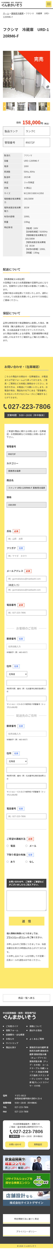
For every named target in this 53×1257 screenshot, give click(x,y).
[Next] (48, 106)
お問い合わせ (15, 1144)
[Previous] (4, 106)
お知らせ (10, 1038)
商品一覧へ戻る (26, 998)
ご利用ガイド (12, 1026)
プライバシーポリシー (17, 937)
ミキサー (40, 1078)
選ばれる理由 (35, 1030)
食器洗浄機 (43, 1071)
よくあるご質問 (36, 1038)
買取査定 (38, 1144)
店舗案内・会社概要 (15, 1034)
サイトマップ (12, 1043)
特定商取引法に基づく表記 (26, 1218)
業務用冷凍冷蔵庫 (37, 1047)
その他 (37, 1085)
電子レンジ (37, 1082)
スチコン (42, 1075)
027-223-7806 (29, 406)
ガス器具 (33, 1075)
